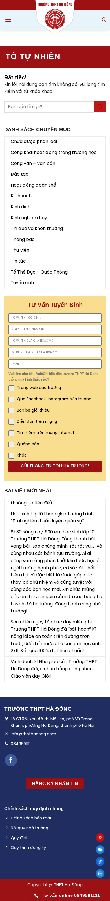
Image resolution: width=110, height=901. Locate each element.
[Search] (104, 19)
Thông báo (23, 239)
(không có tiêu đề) (31, 503)
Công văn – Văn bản (33, 163)
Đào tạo (19, 174)
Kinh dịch (20, 207)
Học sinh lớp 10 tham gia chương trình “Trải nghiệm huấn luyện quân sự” (52, 518)
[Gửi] (100, 106)
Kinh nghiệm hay (29, 218)
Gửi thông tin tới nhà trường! (55, 466)
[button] (8, 19)
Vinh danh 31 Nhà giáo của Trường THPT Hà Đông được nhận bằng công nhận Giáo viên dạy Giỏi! (54, 669)
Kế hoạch (21, 196)
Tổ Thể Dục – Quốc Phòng (39, 272)
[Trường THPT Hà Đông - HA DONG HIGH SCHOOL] (55, 17)
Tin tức (18, 261)
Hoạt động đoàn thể (33, 185)
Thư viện (20, 250)
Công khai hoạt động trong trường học (54, 152)
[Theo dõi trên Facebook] (11, 760)
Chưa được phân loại (34, 141)
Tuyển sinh (22, 283)
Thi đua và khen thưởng (37, 228)
